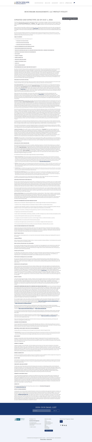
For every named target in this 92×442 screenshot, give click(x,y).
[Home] (21, 2)
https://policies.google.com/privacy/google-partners (48, 301)
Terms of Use (35, 28)
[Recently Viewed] (74, 3)
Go (61, 421)
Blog (45, 425)
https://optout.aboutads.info (40, 308)
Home (46, 420)
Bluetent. (59, 437)
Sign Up (55, 410)
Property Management (49, 422)
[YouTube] (66, 425)
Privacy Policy (43, 439)
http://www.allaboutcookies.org (45, 161)
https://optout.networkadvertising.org (26, 308)
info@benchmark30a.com (21, 387)
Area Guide (47, 2)
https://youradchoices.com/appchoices (48, 315)
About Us (62, 2)
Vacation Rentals (39, 2)
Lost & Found (47, 428)
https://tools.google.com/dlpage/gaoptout (23, 303)
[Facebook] (60, 425)
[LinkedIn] (64, 425)
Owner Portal (48, 430)
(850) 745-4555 (69, 2)
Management (55, 2)
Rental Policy (47, 427)
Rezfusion (52, 437)
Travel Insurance (48, 424)
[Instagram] (62, 425)
